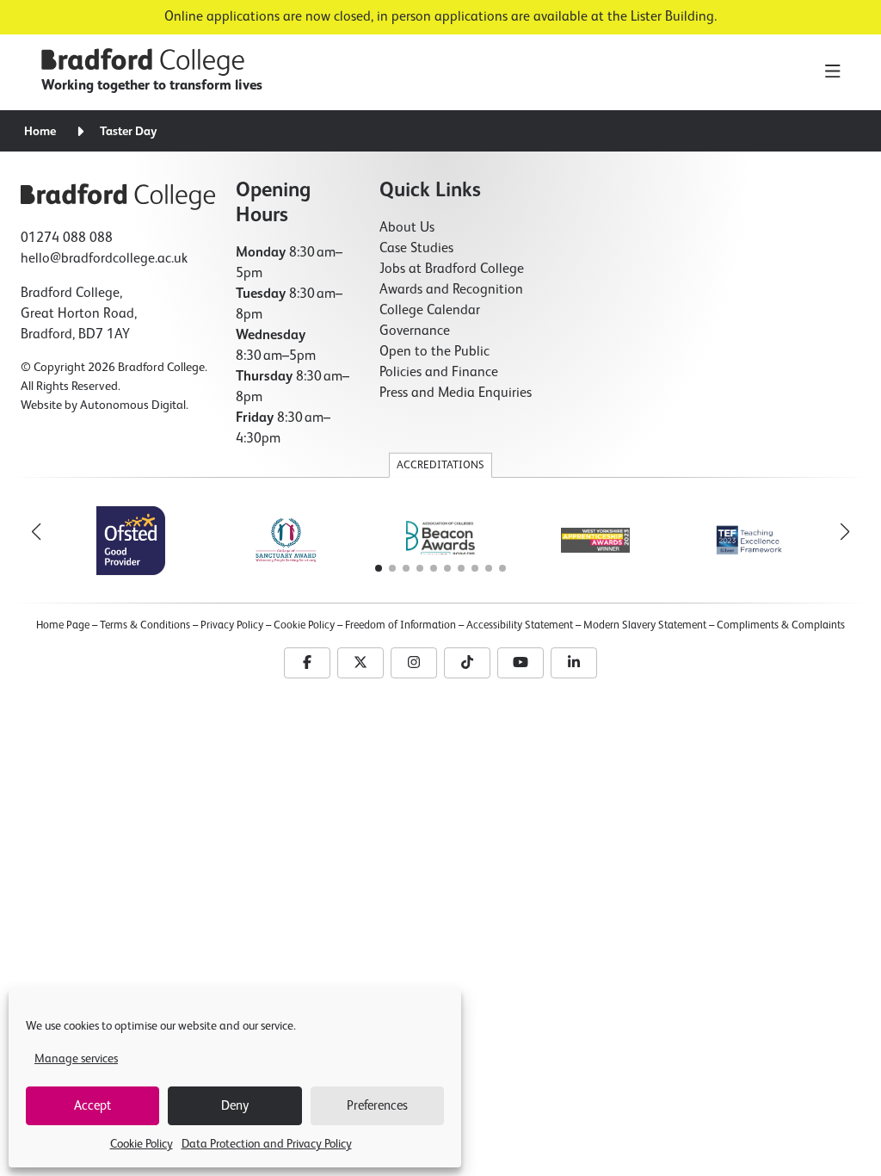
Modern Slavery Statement (644, 625)
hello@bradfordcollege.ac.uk (104, 259)
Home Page (62, 625)
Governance (414, 331)
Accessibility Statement (519, 625)
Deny (235, 1105)
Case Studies (416, 249)
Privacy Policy (231, 625)
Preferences (377, 1105)
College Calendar (429, 311)
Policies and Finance (438, 373)
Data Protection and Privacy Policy (267, 1144)
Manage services (76, 1059)
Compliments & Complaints (781, 625)
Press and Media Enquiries (455, 393)
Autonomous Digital (133, 405)
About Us (406, 228)
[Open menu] (832, 72)
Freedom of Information (400, 625)
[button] (845, 532)
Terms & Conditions (145, 625)
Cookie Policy (141, 1144)
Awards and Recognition (451, 290)
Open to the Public (434, 352)
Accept (92, 1105)
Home (40, 132)
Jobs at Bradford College (451, 269)
